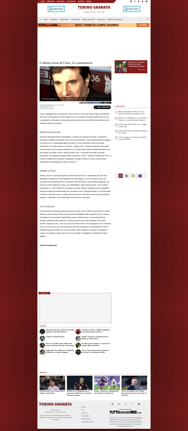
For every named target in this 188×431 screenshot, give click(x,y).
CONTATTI (81, 1)
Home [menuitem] (46, 19)
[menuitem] (40, 19)
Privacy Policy (86, 419)
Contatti (84, 413)
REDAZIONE (61, 1)
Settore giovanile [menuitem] (88, 19)
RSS (82, 410)
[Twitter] (134, 1)
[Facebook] (131, 1)
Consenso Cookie (87, 422)
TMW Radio (51, 1)
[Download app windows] (146, 1)
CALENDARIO (71, 1)
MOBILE (88, 1)
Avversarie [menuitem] (101, 19)
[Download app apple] (138, 1)
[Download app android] (142, 1)
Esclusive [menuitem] (54, 19)
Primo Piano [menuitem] (64, 19)
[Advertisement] (131, 264)
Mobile (83, 407)
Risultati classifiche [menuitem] (115, 19)
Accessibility (85, 416)
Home (43, 1)
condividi (95, 102)
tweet (105, 102)
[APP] (121, 175)
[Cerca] (147, 19)
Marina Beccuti (46, 107)
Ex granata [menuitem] (76, 19)
